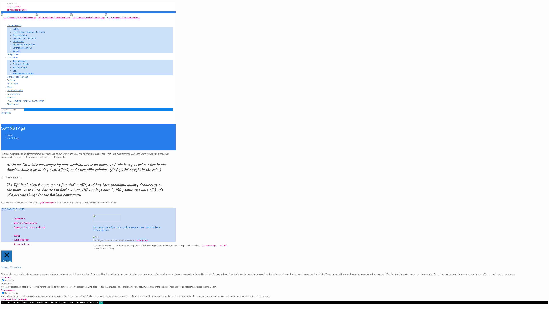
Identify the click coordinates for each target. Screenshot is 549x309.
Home (9, 135)
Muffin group (142, 240)
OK (101, 303)
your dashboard (47, 203)
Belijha (17, 235)
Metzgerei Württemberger (25, 223)
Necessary (9, 280)
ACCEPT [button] (224, 245)
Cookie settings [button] (209, 245)
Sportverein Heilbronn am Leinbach (29, 227)
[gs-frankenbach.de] (70, 17)
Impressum (6, 113)
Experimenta (19, 219)
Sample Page (13, 138)
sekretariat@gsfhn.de (17, 10)
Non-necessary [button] (8, 290)
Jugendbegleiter (21, 240)
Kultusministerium (22, 244)
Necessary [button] (6, 277)
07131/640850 (13, 7)
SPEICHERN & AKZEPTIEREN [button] (14, 299)
